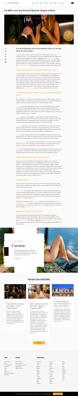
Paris (63, 365)
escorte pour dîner (51, 58)
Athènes (38, 365)
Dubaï (38, 380)
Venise (63, 378)
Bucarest (38, 373)
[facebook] (5, 48)
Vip (67, 3)
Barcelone (38, 366)
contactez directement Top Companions (52, 220)
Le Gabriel (18, 126)
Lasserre (18, 134)
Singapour (64, 371)
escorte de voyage (29, 206)
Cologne (38, 376)
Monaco (63, 363)
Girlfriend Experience (19, 368)
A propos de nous (7, 361)
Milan (63, 361)
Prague (63, 366)
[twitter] (5, 51)
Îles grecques (51, 371)
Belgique (38, 368)
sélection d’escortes (23, 220)
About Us (36, 3)
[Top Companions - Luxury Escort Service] (11, 3)
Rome (63, 368)
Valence (63, 376)
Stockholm (64, 373)
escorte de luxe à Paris (23, 65)
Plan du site (6, 371)
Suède (63, 375)
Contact (62, 3)
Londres (50, 376)
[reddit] (5, 59)
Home (33, 3)
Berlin (38, 370)
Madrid (50, 380)
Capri (38, 375)
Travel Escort (45, 3)
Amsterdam (39, 361)
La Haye (50, 373)
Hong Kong (51, 368)
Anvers (38, 363)
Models (41, 3)
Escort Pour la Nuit (19, 363)
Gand (50, 365)
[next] (6, 249)
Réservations (6, 374)
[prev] (6, 254)
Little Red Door (19, 190)
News (59, 3)
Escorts (5, 369)
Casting (51, 3)
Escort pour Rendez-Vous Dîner (21, 365)
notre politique (47, 393)
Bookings (55, 3)
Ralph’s (18, 149)
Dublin (38, 381)
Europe (50, 361)
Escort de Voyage (19, 361)
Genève (50, 366)
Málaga (50, 381)
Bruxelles (38, 371)
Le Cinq (18, 106)
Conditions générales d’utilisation (7, 365)
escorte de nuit (35, 201)
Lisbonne (51, 375)
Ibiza (50, 370)
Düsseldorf (39, 383)
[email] (5, 62)
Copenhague (39, 378)
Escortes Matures (18, 366)
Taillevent (18, 117)
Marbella (51, 383)
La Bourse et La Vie (21, 142)
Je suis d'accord (58, 393)
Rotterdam (64, 370)
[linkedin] (5, 54)
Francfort (51, 363)
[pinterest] (5, 56)
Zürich (63, 380)
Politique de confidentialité (9, 373)
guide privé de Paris (29, 88)
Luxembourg (51, 378)
